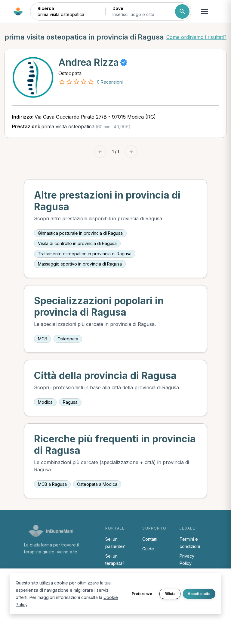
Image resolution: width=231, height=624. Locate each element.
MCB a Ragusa (52, 484)
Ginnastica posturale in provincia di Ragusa (80, 233)
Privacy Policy (187, 559)
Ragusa (70, 402)
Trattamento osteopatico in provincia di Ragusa (84, 253)
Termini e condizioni (190, 542)
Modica (45, 402)
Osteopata (67, 338)
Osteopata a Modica (97, 484)
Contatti (149, 539)
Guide (148, 548)
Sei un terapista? (115, 559)
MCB (42, 338)
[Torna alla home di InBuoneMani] (18, 11)
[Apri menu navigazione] (205, 11)
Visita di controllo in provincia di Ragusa (77, 243)
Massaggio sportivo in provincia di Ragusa (80, 263)
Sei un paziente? (115, 542)
